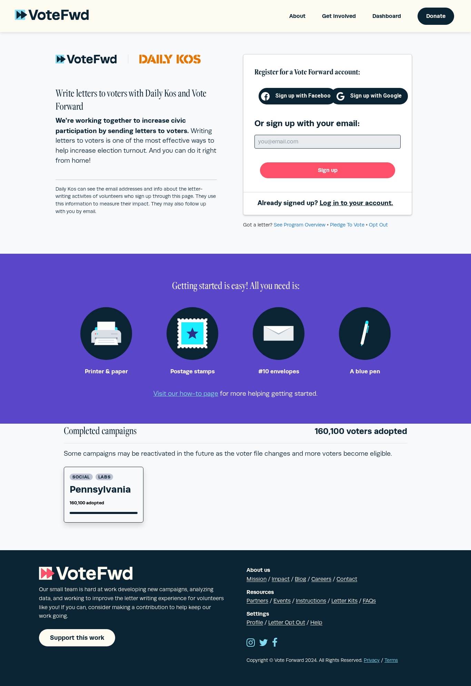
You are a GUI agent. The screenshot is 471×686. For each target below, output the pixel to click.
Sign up (328, 170)
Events (282, 601)
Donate (435, 16)
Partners (257, 601)
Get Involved (339, 16)
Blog (300, 579)
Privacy (372, 660)
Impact (281, 579)
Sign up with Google (376, 95)
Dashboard (386, 16)
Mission (257, 579)
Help (316, 622)
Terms (391, 660)
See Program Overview (299, 225)
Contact (347, 579)
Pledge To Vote (347, 225)
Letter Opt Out (286, 622)
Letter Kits (344, 601)
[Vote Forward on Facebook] (275, 643)
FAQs (369, 601)
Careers (321, 579)
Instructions (311, 601)
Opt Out (378, 225)
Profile (255, 622)
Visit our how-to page (185, 393)
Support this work (77, 637)
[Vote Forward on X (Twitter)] (263, 643)
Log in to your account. (356, 202)
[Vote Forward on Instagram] (251, 643)
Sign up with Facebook (304, 95)
